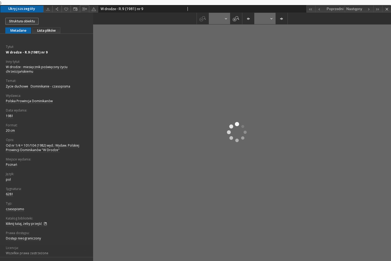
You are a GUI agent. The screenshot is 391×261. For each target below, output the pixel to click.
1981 (9, 116)
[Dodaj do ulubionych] (66, 9)
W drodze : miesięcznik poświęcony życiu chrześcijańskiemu (37, 69)
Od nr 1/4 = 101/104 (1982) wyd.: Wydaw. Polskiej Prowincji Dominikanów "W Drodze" (42, 147)
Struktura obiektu (22, 21)
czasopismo (15, 209)
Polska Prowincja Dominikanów (29, 101)
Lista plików (46, 30)
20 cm (10, 130)
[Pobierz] (47, 9)
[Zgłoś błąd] (93, 9)
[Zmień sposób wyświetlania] (75, 9)
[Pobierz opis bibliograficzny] (84, 9)
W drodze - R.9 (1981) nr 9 (27, 52)
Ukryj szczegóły (21, 8)
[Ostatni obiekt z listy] (377, 9)
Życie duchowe (17, 86)
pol (8, 179)
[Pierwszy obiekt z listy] (310, 9)
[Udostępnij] (56, 9)
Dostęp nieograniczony (23, 238)
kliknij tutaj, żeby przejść (24, 223)
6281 (9, 194)
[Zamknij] (386, 9)
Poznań (11, 164)
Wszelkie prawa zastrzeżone (27, 253)
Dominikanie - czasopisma (50, 86)
